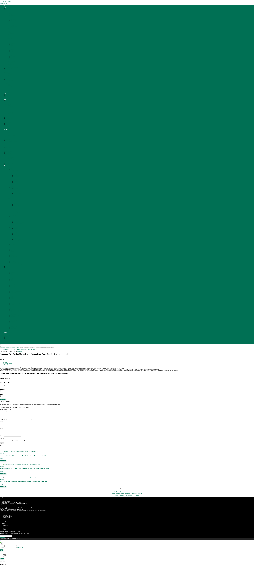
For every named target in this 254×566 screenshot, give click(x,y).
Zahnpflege (13, 261)
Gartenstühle (10, 111)
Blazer (12, 273)
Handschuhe (13, 323)
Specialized (13, 56)
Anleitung (5, 526)
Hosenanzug (13, 278)
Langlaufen (10, 86)
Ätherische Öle (14, 256)
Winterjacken (13, 292)
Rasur (12, 252)
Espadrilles (13, 297)
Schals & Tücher (14, 326)
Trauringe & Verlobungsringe (17, 195)
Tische (9, 146)
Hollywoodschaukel (12, 114)
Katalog (4, 521)
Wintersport (7, 83)
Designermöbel (8, 140)
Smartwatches (16, 171)
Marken (9, 22)
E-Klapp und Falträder (12, 66)
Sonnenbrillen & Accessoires (19, 193)
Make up (15, 207)
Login (1, 550)
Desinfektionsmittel (15, 263)
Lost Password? (20, 547)
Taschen (9, 308)
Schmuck (10, 168)
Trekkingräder (11, 32)
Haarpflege (13, 216)
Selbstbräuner (19, 241)
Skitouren (10, 90)
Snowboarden (11, 91)
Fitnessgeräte (10, 75)
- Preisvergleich (128, 495)
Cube (12, 44)
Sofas (9, 144)
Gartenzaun (7, 123)
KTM (12, 50)
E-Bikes (7, 36)
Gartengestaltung (8, 118)
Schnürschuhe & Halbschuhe (17, 303)
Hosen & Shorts (14, 277)
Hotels (6, 336)
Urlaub (5, 332)
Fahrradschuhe (14, 16)
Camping (10, 69)
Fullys (9, 24)
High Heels (13, 298)
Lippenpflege (16, 206)
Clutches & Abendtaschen (16, 311)
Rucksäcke (13, 316)
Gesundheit (10, 254)
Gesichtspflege (14, 203)
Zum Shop (4, 460)
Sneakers (12, 304)
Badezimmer (8, 150)
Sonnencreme (19, 242)
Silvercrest (7, 136)
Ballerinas (13, 295)
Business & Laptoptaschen (16, 310)
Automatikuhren (16, 181)
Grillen (6, 103)
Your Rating (2, 409)
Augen (17, 209)
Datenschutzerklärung (7, 516)
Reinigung (15, 214)
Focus (12, 45)
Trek (12, 57)
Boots (12, 296)
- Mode (122, 491)
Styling (14, 226)
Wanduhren (15, 180)
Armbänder (15, 188)
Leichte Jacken (14, 287)
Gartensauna (8, 122)
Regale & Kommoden (12, 141)
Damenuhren (16, 176)
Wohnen (6, 129)
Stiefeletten (13, 306)
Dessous (12, 275)
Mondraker (13, 52)
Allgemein (7, 8)
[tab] (128, 362)
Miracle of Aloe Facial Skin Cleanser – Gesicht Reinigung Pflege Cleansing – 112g (23, 455)
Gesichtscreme (16, 205)
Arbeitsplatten (11, 158)
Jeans (12, 281)
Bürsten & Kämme (17, 218)
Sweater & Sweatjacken (16, 291)
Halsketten (15, 189)
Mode (5, 165)
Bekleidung (10, 85)
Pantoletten (13, 299)
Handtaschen (13, 314)
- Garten (131, 491)
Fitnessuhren (10, 77)
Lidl (6, 95)
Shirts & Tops (13, 280)
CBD (12, 257)
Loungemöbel (8, 147)
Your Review (3, 419)
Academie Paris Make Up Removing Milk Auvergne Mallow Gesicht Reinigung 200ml (24, 468)
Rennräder (10, 31)
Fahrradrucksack (14, 20)
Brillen (12, 258)
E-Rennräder (10, 63)
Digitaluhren (15, 179)
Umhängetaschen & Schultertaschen (18, 318)
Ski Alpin (10, 89)
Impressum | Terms (7, 515)
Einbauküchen (11, 156)
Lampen (7, 148)
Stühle (9, 145)
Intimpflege (13, 244)
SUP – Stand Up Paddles (13, 70)
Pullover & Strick (14, 288)
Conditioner (15, 220)
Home (1, 347)
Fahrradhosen (13, 19)
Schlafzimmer (8, 160)
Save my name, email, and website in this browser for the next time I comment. (18, 440)
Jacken (12, 279)
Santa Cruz (13, 54)
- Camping (139, 493)
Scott (12, 55)
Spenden (4, 528)
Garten (5, 99)
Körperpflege (13, 227)
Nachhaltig (4, 1)
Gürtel (12, 322)
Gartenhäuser (8, 119)
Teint (17, 211)
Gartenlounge (11, 107)
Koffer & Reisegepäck (15, 315)
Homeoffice (7, 152)
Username (2, 546)
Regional (9, 1)
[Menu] (0, 344)
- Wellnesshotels (133, 493)
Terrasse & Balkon (9, 163)
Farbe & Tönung (16, 221)
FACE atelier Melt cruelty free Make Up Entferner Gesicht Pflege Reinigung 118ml (23, 481)
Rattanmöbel (10, 116)
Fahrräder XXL (11, 33)
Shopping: (115, 491)
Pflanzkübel (7, 126)
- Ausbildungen (135, 495)
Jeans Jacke (13, 283)
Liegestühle (10, 112)
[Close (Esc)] (4, 561)
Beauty (6, 167)
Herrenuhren (16, 177)
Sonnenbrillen (13, 328)
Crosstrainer (10, 74)
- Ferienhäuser (127, 493)
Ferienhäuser (8, 339)
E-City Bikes (10, 58)
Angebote (7, 333)
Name (1, 435)
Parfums (12, 202)
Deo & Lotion (16, 234)
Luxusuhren (15, 173)
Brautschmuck (14, 197)
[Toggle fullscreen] (1, 561)
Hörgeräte (13, 260)
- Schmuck (135, 491)
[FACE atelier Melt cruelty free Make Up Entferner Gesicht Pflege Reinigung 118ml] (21, 477)
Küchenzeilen (11, 157)
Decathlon (7, 9)
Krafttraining (10, 78)
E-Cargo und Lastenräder (13, 67)
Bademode (13, 272)
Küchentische (11, 159)
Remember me (4, 548)
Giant (12, 48)
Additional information (7, 363)
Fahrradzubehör (11, 21)
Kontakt (4, 518)
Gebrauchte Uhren (17, 183)
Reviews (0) (5, 364)
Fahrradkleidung (11, 14)
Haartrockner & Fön (17, 223)
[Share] (3, 561)
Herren (12, 194)
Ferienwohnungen (9, 342)
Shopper (12, 317)
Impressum (2, 539)
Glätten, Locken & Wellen (18, 222)
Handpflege (15, 233)
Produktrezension (6, 517)
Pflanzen (7, 125)
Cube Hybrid (10, 40)
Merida (12, 51)
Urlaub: (114, 493)
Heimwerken (8, 101)
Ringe (14, 192)
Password (2, 547)
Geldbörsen (13, 313)
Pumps (12, 301)
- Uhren (139, 491)
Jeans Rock (13, 284)
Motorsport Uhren (17, 182)
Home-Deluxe (8, 139)
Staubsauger (10, 134)
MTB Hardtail (11, 25)
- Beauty (119, 491)
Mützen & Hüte (14, 325)
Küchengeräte (11, 133)
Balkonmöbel (11, 113)
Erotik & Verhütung (15, 262)
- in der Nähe (122, 495)
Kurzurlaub (7, 338)
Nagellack (15, 238)
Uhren (12, 169)
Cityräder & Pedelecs (12, 26)
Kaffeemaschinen (11, 131)
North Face (10, 80)
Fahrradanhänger (11, 34)
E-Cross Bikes (11, 60)
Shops (5, 93)
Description (5, 362)
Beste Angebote (6, 519)
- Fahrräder (127, 491)
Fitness (6, 72)
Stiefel (12, 305)
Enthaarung (15, 230)
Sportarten (7, 82)
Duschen (15, 229)
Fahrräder (7, 10)
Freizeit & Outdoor (9, 68)
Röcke (12, 290)
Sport (5, 7)
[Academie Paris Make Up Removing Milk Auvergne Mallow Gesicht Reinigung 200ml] (21, 464)
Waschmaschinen (11, 135)
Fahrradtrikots (13, 18)
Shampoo (15, 224)
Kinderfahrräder (11, 30)
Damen (12, 187)
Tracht (9, 329)
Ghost (12, 46)
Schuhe (9, 293)
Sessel (9, 142)
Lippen (17, 210)
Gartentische (10, 108)
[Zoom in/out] (0, 561)
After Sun (18, 240)
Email (1, 438)
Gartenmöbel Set (11, 110)
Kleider (12, 285)
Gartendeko (7, 124)
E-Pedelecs (10, 62)
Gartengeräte (8, 117)
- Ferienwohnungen (120, 493)
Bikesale (10, 13)
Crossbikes (10, 27)
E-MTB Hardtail (11, 61)
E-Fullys (10, 42)
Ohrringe (15, 191)
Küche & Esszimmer (9, 154)
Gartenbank (10, 106)
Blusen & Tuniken (14, 274)
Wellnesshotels (8, 341)
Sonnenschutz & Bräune (18, 239)
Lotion (17, 236)
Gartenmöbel (8, 104)
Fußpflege (15, 232)
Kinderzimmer (8, 153)
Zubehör (17, 212)
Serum (14, 215)
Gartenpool (7, 121)
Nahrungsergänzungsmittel (16, 264)
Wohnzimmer (8, 162)
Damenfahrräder (11, 28)
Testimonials (5, 525)
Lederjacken (13, 286)
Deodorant (18, 235)
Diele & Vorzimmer (9, 151)
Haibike (12, 49)
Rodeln (9, 87)
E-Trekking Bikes (11, 64)
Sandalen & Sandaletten (16, 302)
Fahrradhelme (13, 15)
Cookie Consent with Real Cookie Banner (9, 560)
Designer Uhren (16, 175)
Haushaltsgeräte (8, 130)
